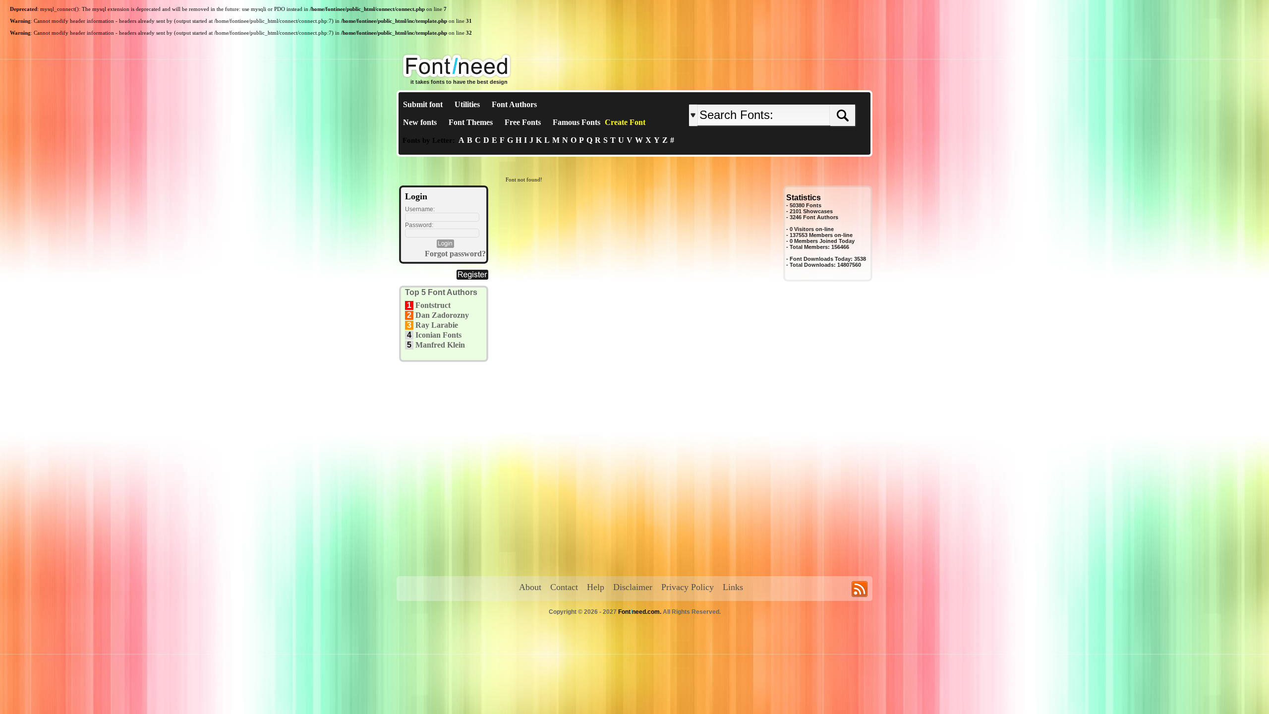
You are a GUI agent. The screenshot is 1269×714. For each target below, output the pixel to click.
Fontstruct (433, 305)
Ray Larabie (436, 325)
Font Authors (514, 104)
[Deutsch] (797, 96)
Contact (564, 587)
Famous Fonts (576, 122)
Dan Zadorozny (442, 315)
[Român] (799, 96)
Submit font (423, 104)
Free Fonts (523, 122)
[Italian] (802, 96)
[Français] (794, 96)
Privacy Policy (687, 587)
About (530, 587)
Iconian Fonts (438, 335)
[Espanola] (804, 96)
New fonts (420, 122)
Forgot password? (455, 253)
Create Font (625, 122)
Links (733, 587)
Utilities (467, 104)
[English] (792, 96)
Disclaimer (632, 587)
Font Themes (471, 122)
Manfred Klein (440, 345)
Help (595, 587)
